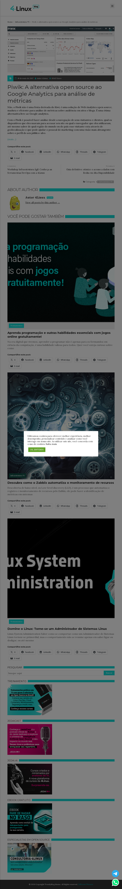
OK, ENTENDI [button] (37, 449)
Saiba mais (51, 444)
